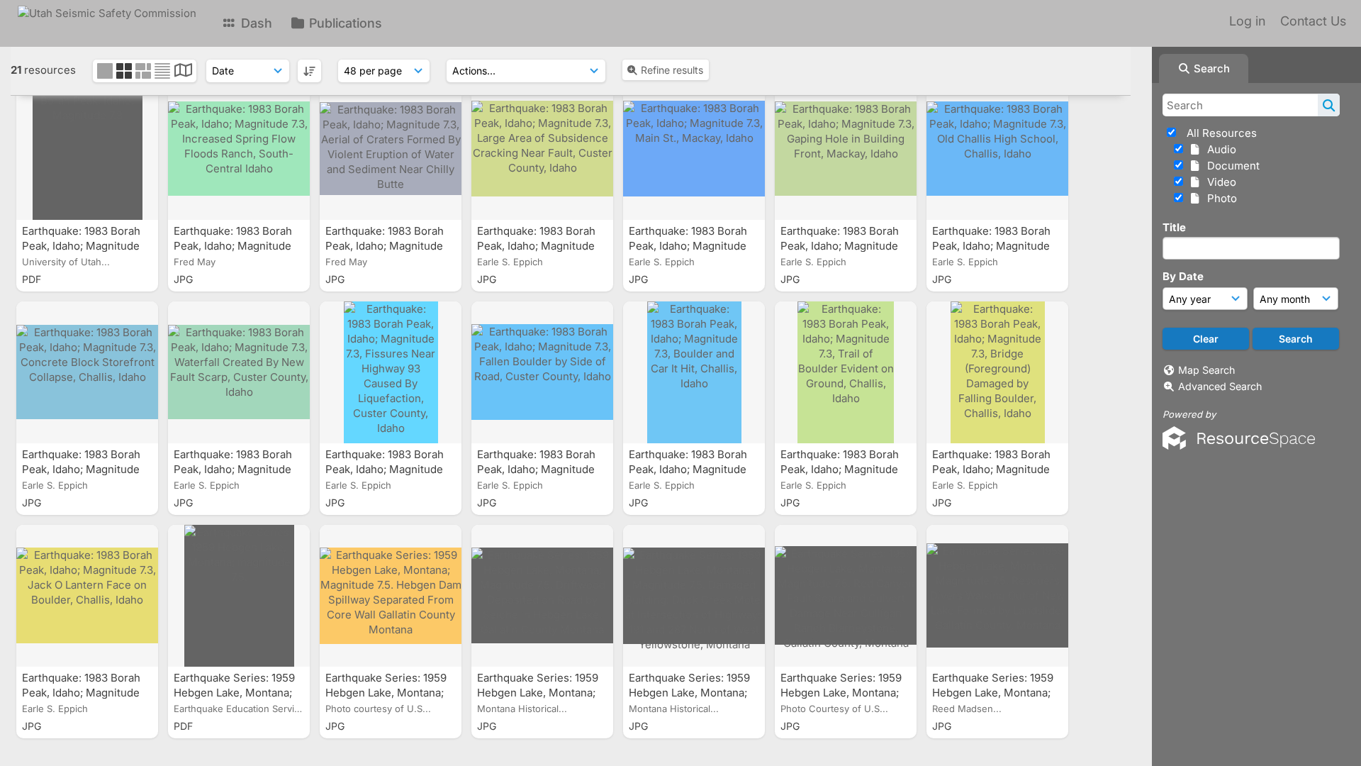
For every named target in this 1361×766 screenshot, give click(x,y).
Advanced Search (1220, 386)
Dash (254, 23)
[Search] (1329, 105)
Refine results (672, 70)
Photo (1219, 198)
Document (1231, 165)
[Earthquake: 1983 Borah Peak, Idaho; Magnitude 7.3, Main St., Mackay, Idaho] (694, 149)
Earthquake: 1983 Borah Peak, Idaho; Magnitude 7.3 (81, 245)
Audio (1219, 149)
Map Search (1206, 370)
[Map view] (183, 72)
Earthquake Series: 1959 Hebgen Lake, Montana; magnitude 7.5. (234, 692)
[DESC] (309, 71)
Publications (344, 23)
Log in (1247, 20)
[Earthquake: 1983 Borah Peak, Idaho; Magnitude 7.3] (87, 149)
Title (1174, 227)
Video (1219, 182)
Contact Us (1313, 20)
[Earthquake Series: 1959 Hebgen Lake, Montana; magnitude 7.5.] (239, 596)
